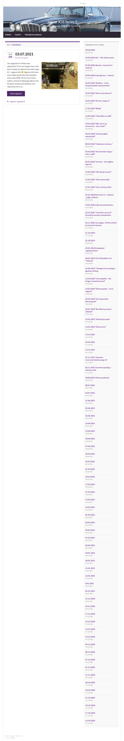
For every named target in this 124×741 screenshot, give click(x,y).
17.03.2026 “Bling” (93, 108)
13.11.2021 (90, 349)
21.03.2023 (90, 240)
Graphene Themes (22, 738)
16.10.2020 (90, 720)
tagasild (25, 58)
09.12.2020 (90, 644)
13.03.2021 (90, 499)
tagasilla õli (20, 102)
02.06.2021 (90, 408)
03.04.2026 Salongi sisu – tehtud (99, 75)
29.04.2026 (90, 50)
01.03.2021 (90, 537)
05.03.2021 (90, 515)
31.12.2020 (90, 598)
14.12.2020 (90, 629)
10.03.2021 (90, 507)
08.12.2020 (90, 652)
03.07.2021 (24, 54)
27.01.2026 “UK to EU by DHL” (98, 187)
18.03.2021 (90, 476)
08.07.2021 (90, 385)
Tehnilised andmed (33, 34)
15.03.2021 (90, 492)
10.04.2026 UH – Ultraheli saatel (99, 57)
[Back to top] (119, 736)
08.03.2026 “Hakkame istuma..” (99, 144)
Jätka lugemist (16, 94)
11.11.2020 (90, 675)
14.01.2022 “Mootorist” (95, 327)
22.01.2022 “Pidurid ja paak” (97, 319)
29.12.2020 (90, 606)
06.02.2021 (90, 545)
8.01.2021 (89, 583)
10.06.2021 (90, 416)
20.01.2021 (90, 560)
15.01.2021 (90, 568)
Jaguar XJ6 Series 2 (62, 21)
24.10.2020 (90, 690)
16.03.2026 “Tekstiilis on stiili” (98, 116)
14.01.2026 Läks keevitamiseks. (99, 205)
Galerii (18, 34)
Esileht (8, 34)
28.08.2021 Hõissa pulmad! (97, 377)
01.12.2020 (90, 667)
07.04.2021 (90, 446)
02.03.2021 (90, 530)
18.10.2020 (90, 705)
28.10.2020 (90, 682)
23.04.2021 (90, 423)
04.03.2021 (90, 522)
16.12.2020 (90, 621)
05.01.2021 (90, 591)
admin (19, 58)
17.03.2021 (90, 484)
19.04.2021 (90, 431)
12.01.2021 (90, 576)
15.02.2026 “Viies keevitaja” (97, 179)
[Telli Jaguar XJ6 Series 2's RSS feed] (6, 2)
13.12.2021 (90, 334)
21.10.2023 (90, 233)
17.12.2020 (90, 614)
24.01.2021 (90, 553)
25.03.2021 (90, 469)
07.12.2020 (90, 659)
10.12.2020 (90, 637)
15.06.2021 (90, 400)
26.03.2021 (90, 461)
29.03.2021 (90, 454)
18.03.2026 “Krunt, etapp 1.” (97, 101)
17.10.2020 (90, 713)
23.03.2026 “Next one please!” (98, 93)
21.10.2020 (90, 697)
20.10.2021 (90, 342)
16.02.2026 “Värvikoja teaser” (98, 172)
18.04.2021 (90, 438)
